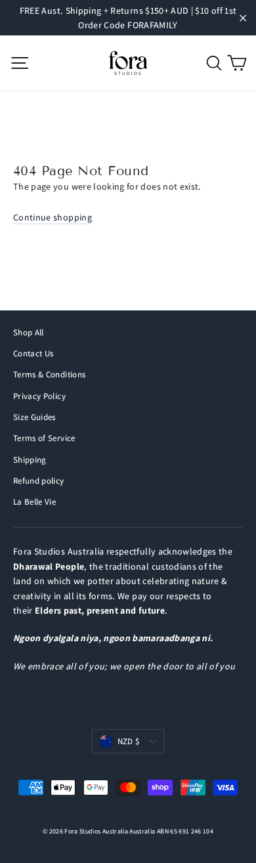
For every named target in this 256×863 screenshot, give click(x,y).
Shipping (30, 459)
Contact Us (33, 353)
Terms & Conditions (49, 374)
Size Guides (34, 417)
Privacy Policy (39, 396)
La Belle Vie (34, 501)
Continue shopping (52, 217)
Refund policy (38, 480)
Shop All (28, 332)
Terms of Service (44, 438)
